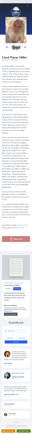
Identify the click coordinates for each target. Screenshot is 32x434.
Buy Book (17, 288)
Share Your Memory (10, 314)
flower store (20, 228)
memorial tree (22, 225)
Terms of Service (20, 426)
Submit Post (16, 342)
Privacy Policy (11, 426)
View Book (8, 288)
